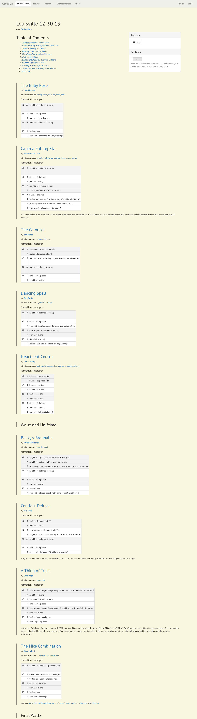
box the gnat (42, 447)
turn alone (72, 158)
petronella (41, 366)
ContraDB (7, 3)
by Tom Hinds (34, 48)
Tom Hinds (28, 234)
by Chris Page (35, 65)
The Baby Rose (34, 85)
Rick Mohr (28, 510)
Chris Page (28, 575)
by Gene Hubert (39, 68)
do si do (51, 94)
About (77, 3)
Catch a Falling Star (39, 148)
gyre (64, 366)
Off (137, 59)
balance (49, 158)
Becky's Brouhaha (37, 437)
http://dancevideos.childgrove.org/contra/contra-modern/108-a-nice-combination (64, 703)
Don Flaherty (29, 361)
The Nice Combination (41, 646)
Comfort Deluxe (35, 505)
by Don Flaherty (36, 54)
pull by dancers (60, 158)
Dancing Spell (33, 293)
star (62, 94)
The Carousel (33, 229)
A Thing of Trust (35, 570)
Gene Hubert (29, 651)
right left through (44, 302)
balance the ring (54, 366)
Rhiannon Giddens (31, 442)
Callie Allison (26, 29)
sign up (181, 3)
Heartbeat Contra (37, 356)
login (190, 3)
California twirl (73, 366)
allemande (41, 239)
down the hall (43, 655)
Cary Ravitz (28, 298)
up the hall (54, 655)
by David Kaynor (35, 42)
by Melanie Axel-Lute (40, 45)
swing (39, 94)
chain (58, 94)
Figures (36, 3)
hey (48, 239)
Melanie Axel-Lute (32, 153)
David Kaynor (29, 90)
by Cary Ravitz (34, 51)
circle (45, 94)
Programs (48, 3)
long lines (41, 158)
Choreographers (64, 3)
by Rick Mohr (34, 62)
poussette (41, 580)
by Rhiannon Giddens (39, 59)
